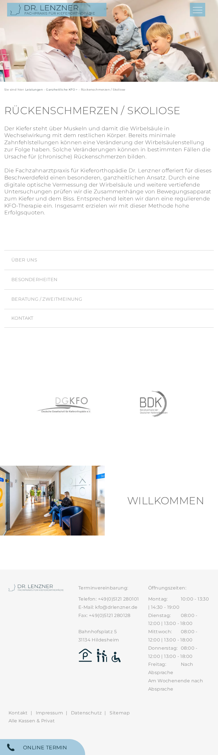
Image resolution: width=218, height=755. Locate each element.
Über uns (24, 260)
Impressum (49, 713)
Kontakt (22, 318)
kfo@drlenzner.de (116, 607)
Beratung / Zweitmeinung (46, 299)
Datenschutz (86, 713)
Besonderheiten (34, 279)
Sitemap (120, 713)
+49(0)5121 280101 (118, 599)
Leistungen (34, 89)
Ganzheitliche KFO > (62, 89)
